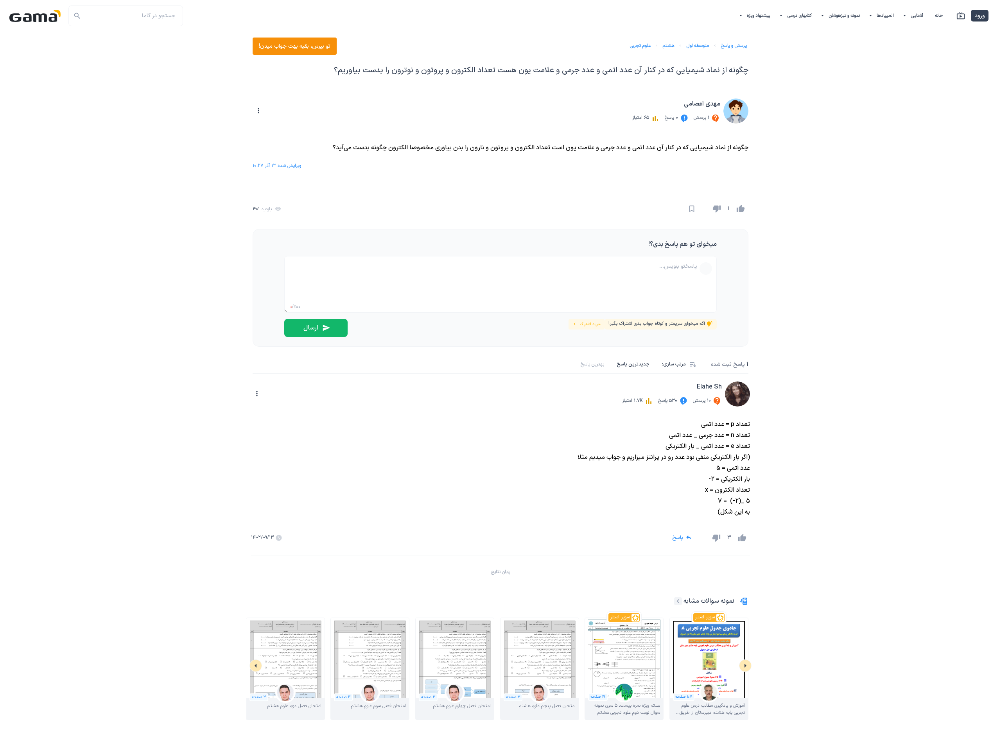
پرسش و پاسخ (734, 45)
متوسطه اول (697, 45)
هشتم (668, 45)
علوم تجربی (640, 45)
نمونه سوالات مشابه (708, 601)
